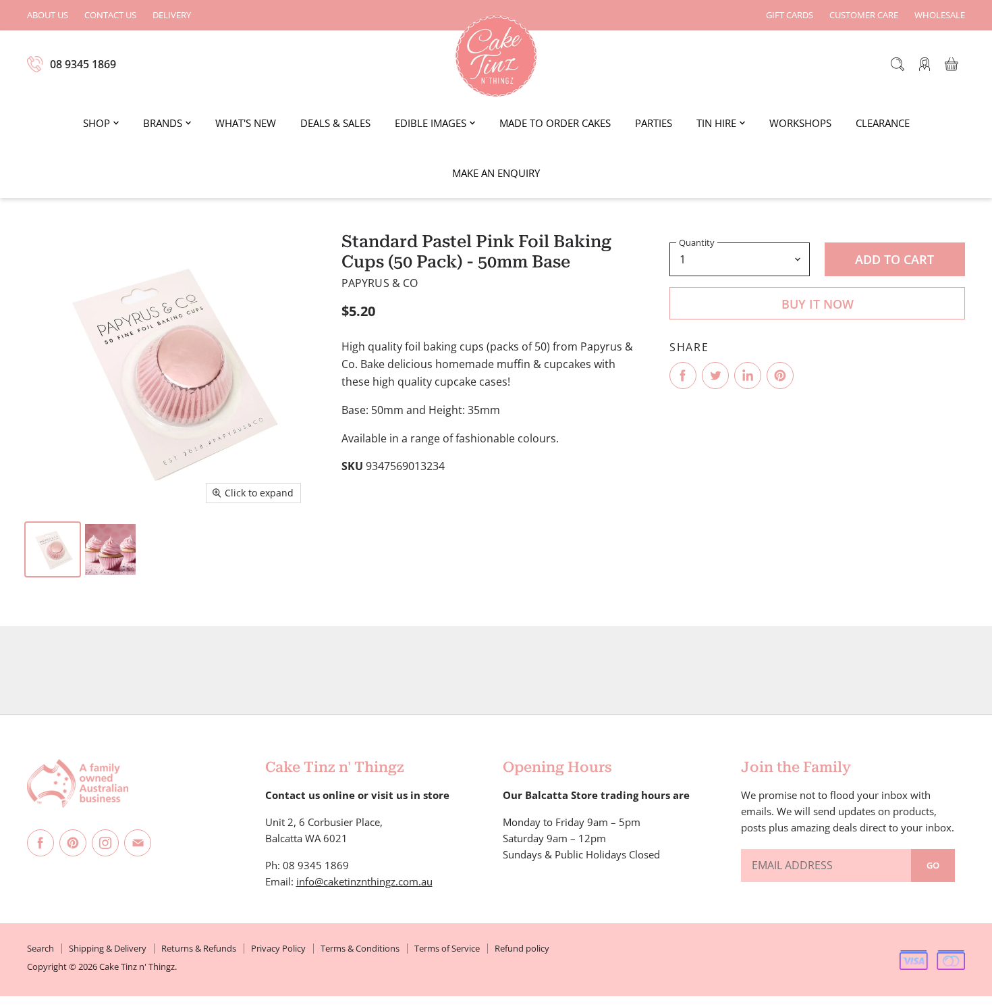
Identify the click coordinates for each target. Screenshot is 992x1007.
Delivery (172, 15)
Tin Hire (716, 123)
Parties (653, 123)
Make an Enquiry (496, 173)
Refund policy (522, 948)
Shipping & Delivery (107, 948)
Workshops (800, 123)
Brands (162, 123)
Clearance (883, 123)
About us (47, 15)
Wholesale (939, 15)
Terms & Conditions (360, 948)
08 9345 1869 (83, 64)
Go (933, 865)
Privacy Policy (278, 948)
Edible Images (430, 123)
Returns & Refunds (198, 948)
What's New (245, 123)
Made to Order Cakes (555, 123)
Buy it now (817, 304)
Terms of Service (447, 948)
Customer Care (863, 15)
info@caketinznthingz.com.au (364, 881)
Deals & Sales (335, 123)
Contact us (110, 15)
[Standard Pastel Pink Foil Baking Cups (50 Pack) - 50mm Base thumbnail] (53, 549)
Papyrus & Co (379, 283)
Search (40, 948)
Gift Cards (789, 15)
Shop (96, 123)
